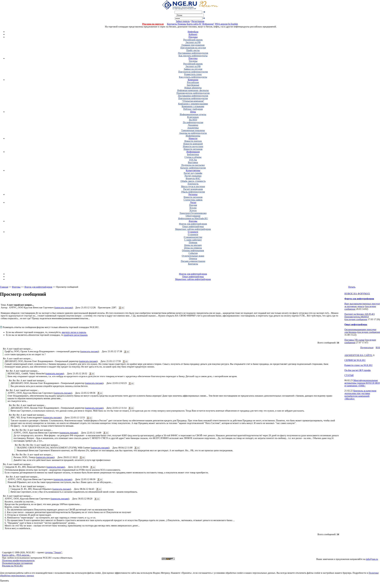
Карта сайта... (9, 555)
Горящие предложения (193, 45)
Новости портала (193, 141)
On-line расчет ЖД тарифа (357, 370)
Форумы (193, 221)
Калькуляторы (193, 170)
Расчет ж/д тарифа (193, 173)
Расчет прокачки (193, 175)
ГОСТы (193, 159)
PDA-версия (221, 24)
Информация (193, 151)
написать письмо (63, 307)
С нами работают (193, 240)
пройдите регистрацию (75, 335)
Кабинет (193, 34)
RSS (378, 347)
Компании (193, 79)
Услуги (193, 210)
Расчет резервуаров (193, 189)
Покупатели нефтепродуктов (193, 71)
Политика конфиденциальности (18, 560)
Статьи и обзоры (193, 157)
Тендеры (193, 61)
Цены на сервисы (193, 248)
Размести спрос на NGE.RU (358, 365)
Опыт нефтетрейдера (193, 226)
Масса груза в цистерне (193, 186)
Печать (351, 287)
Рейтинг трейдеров (193, 109)
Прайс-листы (193, 50)
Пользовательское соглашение (17, 563)
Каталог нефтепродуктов (193, 167)
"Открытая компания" (193, 101)
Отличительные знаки (193, 256)
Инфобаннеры (193, 135)
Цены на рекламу (193, 245)
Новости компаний (193, 143)
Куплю (193, 208)
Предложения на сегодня (193, 47)
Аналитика (193, 127)
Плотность (193, 183)
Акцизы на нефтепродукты (193, 133)
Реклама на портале (153, 24)
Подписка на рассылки (193, 165)
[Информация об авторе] (121, 307)
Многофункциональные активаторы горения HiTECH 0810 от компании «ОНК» (362, 383)
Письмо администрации (193, 261)
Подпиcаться (366, 347)
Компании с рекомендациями (193, 103)
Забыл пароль (183, 21)
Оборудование (193, 216)
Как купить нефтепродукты (193, 77)
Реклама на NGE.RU (12, 566)
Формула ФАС (193, 178)
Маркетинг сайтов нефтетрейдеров (193, 229)
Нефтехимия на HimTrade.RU (193, 218)
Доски (193, 202)
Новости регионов (193, 149)
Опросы (193, 258)
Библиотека (193, 154)
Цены (193, 111)
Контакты (172, 24)
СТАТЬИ (349, 375)
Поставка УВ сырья (354, 340)
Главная (4, 287)
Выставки (193, 162)
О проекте (193, 232)
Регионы (193, 194)
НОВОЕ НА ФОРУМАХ (357, 293)
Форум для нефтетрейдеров (193, 224)
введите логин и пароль (74, 332)
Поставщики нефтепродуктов (193, 53)
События (193, 253)
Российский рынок (193, 39)
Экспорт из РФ (193, 42)
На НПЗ (193, 119)
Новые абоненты (193, 87)
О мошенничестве (193, 237)
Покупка (193, 58)
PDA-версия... (23, 555)
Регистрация (197, 21)
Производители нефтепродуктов (193, 93)
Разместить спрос (193, 74)
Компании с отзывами (193, 106)
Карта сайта (193, 24)
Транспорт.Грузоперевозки (193, 213)
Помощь (182, 24)
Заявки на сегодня (193, 69)
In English (233, 24)
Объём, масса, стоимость (193, 181)
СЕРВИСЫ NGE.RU (355, 360)
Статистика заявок (193, 199)
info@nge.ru (372, 559)
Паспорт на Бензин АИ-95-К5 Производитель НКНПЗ (359, 315)
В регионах (193, 117)
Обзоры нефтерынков (193, 250)
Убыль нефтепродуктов (193, 191)
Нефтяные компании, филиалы (193, 90)
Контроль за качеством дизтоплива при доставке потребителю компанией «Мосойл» (360, 394)
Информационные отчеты (193, 114)
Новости (193, 138)
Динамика (193, 125)
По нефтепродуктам (193, 122)
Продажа (193, 37)
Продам (193, 205)
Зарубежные (193, 85)
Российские (193, 82)
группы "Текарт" (53, 552)
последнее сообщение (356, 319)
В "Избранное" (206, 24)
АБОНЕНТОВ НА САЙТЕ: (358, 355)
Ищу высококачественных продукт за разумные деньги (362, 305)
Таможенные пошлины (193, 130)
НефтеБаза (193, 31)
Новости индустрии (193, 146)
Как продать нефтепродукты (193, 55)
